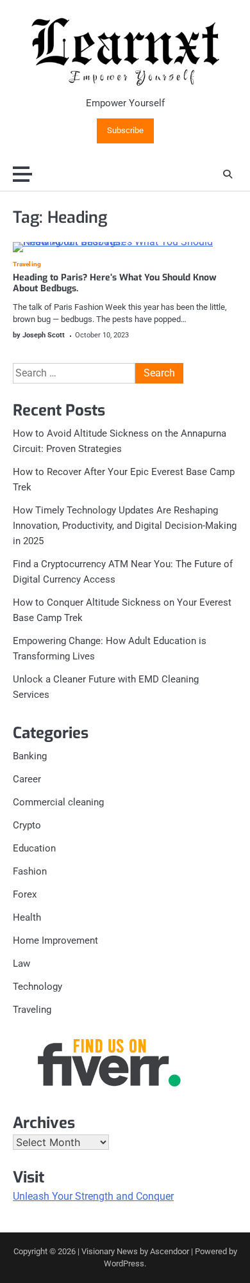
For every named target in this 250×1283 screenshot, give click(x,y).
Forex (25, 894)
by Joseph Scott (39, 335)
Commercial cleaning (58, 802)
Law (21, 963)
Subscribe (125, 130)
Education (34, 848)
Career (27, 779)
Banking (30, 756)
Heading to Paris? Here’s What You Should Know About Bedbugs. (115, 283)
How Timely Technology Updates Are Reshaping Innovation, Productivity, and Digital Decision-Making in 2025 (125, 525)
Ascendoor (169, 1251)
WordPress (124, 1263)
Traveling (27, 264)
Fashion (30, 871)
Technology (37, 986)
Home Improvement (55, 940)
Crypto (27, 825)
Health (27, 917)
